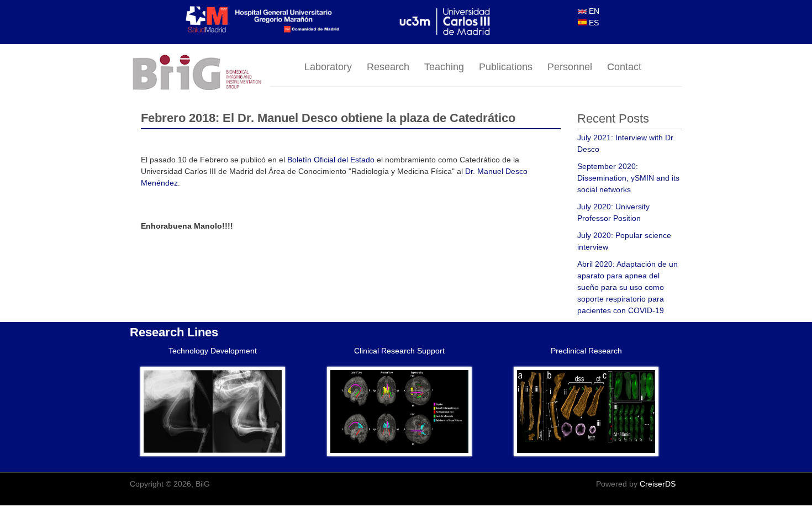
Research (388, 66)
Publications (505, 66)
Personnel (569, 66)
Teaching (444, 66)
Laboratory (328, 66)
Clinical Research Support (399, 350)
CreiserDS (658, 483)
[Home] (200, 73)
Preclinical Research (586, 350)
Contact (624, 66)
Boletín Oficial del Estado (331, 159)
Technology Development (212, 350)
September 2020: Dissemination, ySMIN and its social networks (628, 178)
